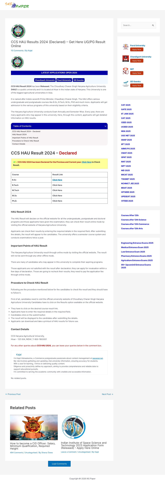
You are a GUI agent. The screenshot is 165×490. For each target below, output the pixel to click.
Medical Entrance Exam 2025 (135, 247)
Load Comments (59, 464)
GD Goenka (79, 80)
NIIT (132, 69)
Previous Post (12, 394)
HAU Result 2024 (19, 134)
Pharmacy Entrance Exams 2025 (136, 256)
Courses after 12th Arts (132, 228)
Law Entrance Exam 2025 (133, 251)
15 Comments (17, 50)
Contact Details (18, 144)
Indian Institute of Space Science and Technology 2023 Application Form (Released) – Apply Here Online (83, 445)
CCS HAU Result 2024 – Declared (26, 131)
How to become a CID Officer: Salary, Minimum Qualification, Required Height (32, 446)
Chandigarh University (45, 80)
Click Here (86, 162)
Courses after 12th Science (133, 219)
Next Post (107, 394)
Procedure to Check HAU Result (25, 141)
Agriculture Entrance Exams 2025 (137, 260)
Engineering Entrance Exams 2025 (137, 243)
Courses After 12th (130, 215)
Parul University (64, 80)
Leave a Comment (68, 452)
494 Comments (16, 452)
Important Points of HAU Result (25, 138)
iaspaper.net (97, 358)
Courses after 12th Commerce (135, 224)
